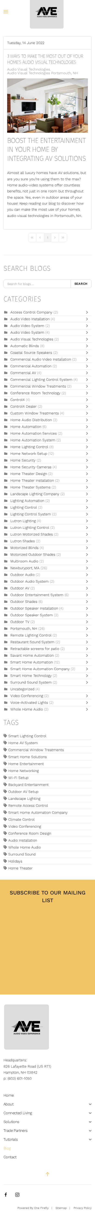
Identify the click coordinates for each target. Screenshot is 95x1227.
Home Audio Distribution (31, 420)
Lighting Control (23, 507)
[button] (5, 11)
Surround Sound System (31, 682)
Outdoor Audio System (29, 581)
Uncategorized (22, 689)
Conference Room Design (29, 833)
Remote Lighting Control (30, 635)
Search (81, 283)
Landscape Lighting (24, 799)
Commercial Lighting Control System (41, 380)
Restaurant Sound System (32, 642)
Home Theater (20, 868)
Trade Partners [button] (15, 1130)
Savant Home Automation (32, 655)
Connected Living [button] (17, 1113)
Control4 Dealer (23, 406)
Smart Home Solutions (27, 757)
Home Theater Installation (32, 480)
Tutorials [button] (10, 1139)
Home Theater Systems (30, 487)
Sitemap (61, 1208)
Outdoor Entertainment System (37, 595)
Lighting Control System (30, 514)
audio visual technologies (28, 216)
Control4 (17, 400)
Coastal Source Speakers (31, 353)
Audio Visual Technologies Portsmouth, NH (42, 73)
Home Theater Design (28, 474)
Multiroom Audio (24, 561)
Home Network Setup (29, 454)
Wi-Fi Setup (18, 778)
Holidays (15, 861)
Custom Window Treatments (34, 413)
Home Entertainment (26, 764)
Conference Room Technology (36, 393)
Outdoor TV (19, 622)
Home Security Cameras (30, 467)
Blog (7, 1148)
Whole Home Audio (26, 709)
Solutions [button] (11, 1122)
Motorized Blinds (24, 548)
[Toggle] (88, 312)
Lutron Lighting (23, 521)
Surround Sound (22, 854)
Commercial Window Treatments (38, 386)
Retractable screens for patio (34, 649)
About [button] (8, 1104)
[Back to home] (48, 11)
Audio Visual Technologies (28, 69)
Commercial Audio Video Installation (40, 359)
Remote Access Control (28, 806)
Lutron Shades (22, 541)
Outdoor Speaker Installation (34, 608)
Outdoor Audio (22, 575)
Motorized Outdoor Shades (32, 554)
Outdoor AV (19, 588)
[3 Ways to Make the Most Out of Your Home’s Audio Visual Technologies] (47, 105)
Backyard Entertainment (28, 785)
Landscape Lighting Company (35, 494)
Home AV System (23, 743)
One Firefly (41, 1208)
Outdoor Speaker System (31, 615)
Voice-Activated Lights (29, 703)
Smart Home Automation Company (40, 669)
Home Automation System (32, 440)
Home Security (23, 460)
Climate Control (21, 819)
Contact (10, 1157)
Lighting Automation (27, 501)
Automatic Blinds (25, 346)
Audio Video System (27, 326)
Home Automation (25, 427)
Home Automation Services (33, 433)
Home (8, 1095)
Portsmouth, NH (23, 628)
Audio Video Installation (30, 319)
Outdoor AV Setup (23, 792)
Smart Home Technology (31, 676)
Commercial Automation (30, 366)
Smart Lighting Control (27, 736)
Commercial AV (23, 373)
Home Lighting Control (29, 447)
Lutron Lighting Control (29, 528)
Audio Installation (22, 840)
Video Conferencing (26, 696)
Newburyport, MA (24, 568)
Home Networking (23, 771)
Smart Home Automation (32, 662)
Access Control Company (31, 312)
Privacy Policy (83, 1208)
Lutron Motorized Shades (31, 534)
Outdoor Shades (23, 602)
